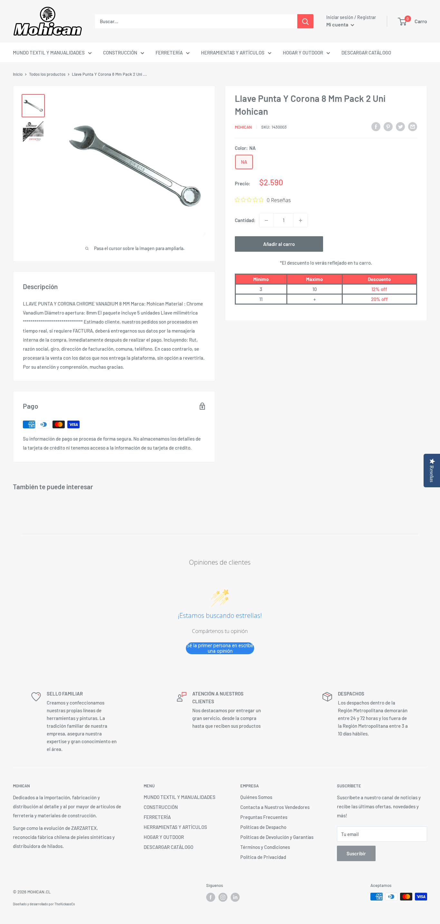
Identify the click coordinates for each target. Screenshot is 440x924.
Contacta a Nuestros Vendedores (275, 807)
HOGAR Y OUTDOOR (303, 52)
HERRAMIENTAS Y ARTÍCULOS (232, 52)
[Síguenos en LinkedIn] (235, 897)
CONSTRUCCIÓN (120, 52)
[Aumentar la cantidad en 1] (300, 220)
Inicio (18, 74)
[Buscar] (305, 21)
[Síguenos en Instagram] (222, 897)
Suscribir (356, 853)
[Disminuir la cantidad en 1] (266, 220)
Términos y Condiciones (265, 847)
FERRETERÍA (169, 52)
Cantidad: (245, 220)
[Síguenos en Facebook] (210, 897)
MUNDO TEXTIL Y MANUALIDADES (49, 52)
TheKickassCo (64, 904)
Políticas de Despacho (263, 827)
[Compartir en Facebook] (375, 126)
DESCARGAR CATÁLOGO (366, 52)
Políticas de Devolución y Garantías (276, 837)
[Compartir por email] (412, 126)
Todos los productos (47, 74)
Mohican (243, 127)
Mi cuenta (337, 24)
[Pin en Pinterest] (388, 126)
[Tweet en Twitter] (400, 126)
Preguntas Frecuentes (263, 817)
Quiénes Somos (256, 797)
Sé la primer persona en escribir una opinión (220, 648)
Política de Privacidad (263, 857)
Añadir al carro (279, 244)
